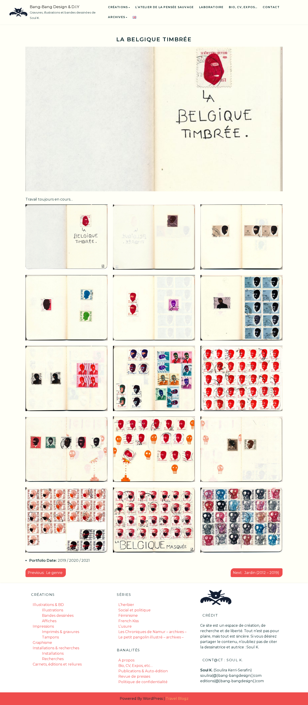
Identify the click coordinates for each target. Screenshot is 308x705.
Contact (271, 7)
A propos (126, 660)
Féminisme (128, 615)
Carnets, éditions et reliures (57, 664)
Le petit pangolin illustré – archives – (151, 637)
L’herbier (126, 605)
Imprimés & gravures (60, 632)
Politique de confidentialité (143, 682)
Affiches (49, 621)
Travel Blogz (177, 698)
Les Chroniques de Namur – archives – (152, 632)
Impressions (43, 626)
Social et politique (134, 610)
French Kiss (128, 621)
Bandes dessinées (58, 615)
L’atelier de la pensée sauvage (164, 7)
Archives (116, 17)
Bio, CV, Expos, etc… (135, 665)
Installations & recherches (56, 648)
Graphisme (42, 642)
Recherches (53, 659)
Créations (118, 7)
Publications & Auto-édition (143, 671)
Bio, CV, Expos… (243, 7)
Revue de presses (134, 676)
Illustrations (52, 610)
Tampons (50, 637)
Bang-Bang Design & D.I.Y (54, 7)
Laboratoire (211, 7)
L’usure (125, 626)
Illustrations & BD (48, 605)
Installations (53, 653)
